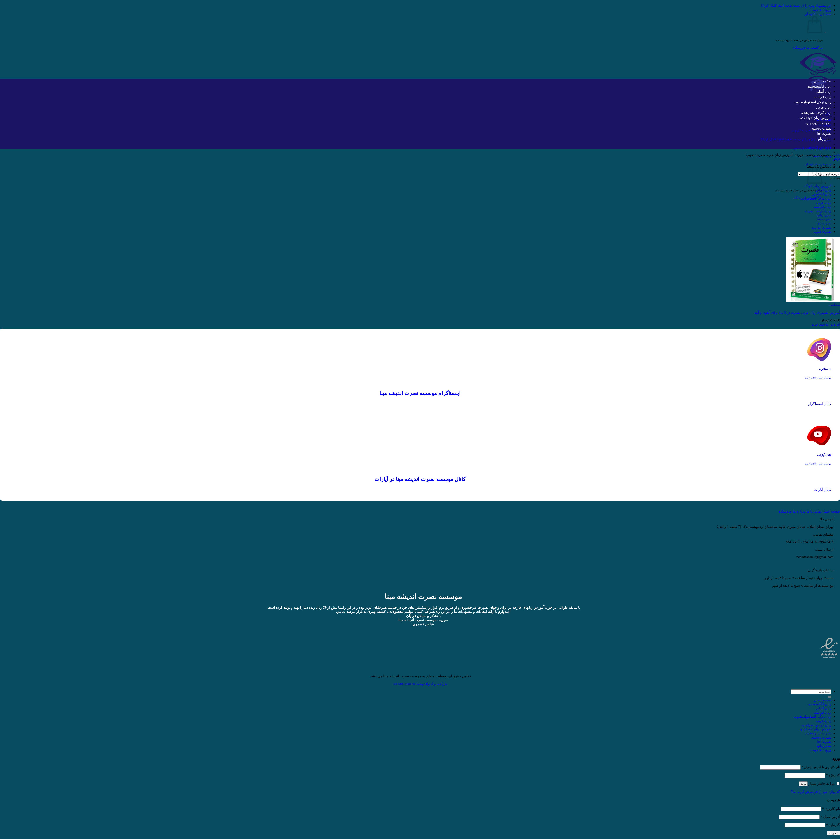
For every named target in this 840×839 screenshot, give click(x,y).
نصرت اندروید (821, 123)
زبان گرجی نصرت (819, 112)
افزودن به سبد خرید (826, 324)
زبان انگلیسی (822, 86)
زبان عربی (823, 107)
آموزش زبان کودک (818, 118)
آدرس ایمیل (830, 817)
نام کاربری (831, 809)
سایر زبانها (823, 139)
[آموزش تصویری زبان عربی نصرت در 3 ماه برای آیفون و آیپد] (813, 301)
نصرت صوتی (822, 231)
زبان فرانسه (822, 97)
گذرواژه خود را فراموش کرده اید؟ (815, 791)
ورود (803, 783)
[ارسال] (829, 697)
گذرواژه (833, 775)
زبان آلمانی (823, 91)
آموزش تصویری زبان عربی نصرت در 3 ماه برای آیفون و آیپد (797, 312)
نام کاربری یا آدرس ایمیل (821, 767)
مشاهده (834, 305)
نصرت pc (824, 128)
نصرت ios (824, 133)
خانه (837, 155)
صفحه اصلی (822, 81)
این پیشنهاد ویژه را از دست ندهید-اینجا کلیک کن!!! (796, 5)
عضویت (833, 833)
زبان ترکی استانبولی (817, 102)
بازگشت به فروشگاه (807, 47)
